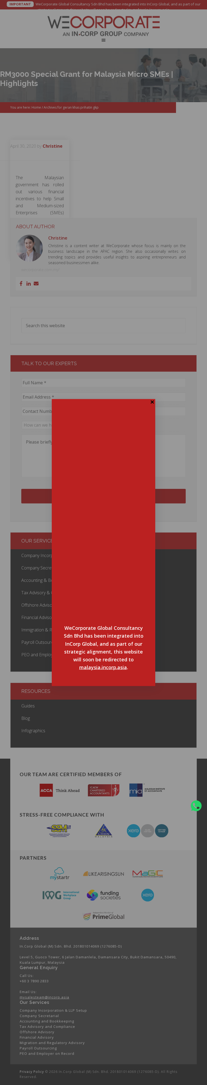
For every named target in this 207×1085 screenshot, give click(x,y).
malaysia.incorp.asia (103, 667)
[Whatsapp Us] (196, 806)
